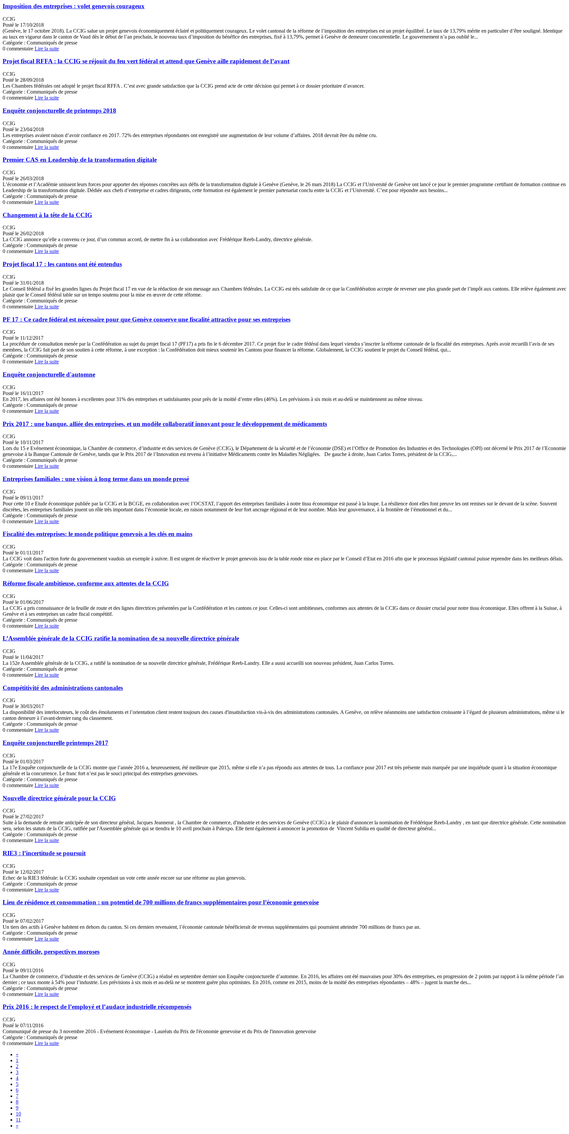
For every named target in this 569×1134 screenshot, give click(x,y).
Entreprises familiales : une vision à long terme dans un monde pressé (96, 478)
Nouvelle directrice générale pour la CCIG (59, 798)
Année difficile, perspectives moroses (51, 951)
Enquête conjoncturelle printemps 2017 (55, 742)
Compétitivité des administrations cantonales (63, 687)
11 (18, 1119)
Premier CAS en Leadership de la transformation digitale (80, 159)
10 (18, 1114)
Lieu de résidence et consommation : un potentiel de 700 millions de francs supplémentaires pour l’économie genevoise (161, 902)
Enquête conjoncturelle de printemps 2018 (59, 110)
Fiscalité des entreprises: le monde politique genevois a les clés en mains (97, 533)
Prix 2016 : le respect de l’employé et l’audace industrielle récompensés (97, 1006)
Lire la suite (47, 48)
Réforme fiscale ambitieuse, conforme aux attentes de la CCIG (86, 583)
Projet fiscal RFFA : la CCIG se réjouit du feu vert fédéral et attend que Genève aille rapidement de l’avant (146, 61)
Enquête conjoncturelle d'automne (49, 374)
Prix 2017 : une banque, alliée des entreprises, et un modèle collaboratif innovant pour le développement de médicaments (165, 423)
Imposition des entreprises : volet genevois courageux (74, 6)
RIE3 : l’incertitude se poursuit (44, 853)
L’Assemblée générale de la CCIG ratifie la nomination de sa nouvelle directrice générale (121, 638)
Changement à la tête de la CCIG (47, 215)
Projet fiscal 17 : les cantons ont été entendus (62, 264)
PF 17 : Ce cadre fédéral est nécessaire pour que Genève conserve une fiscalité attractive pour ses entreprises (146, 319)
